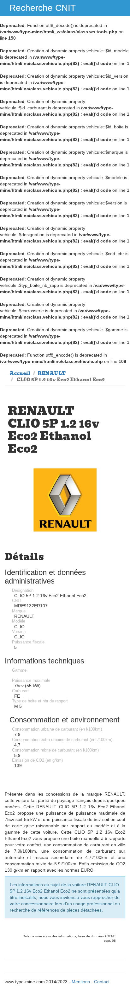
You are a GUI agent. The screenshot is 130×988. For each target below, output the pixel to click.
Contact (101, 981)
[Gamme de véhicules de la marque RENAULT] (65, 500)
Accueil (19, 373)
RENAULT (52, 373)
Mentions (81, 981)
